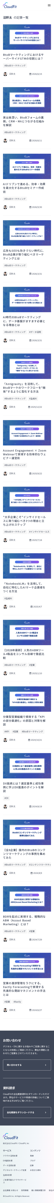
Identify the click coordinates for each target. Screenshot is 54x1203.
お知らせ (14, 1190)
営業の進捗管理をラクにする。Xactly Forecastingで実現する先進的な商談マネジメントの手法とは (24, 988)
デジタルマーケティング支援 (14, 1170)
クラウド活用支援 (10, 1155)
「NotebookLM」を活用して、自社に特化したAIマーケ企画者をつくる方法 (24, 587)
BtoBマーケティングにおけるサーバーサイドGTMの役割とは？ (23, 56)
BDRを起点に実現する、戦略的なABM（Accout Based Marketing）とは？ (24, 920)
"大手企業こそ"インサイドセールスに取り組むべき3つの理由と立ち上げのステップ (24, 520)
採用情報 (24, 1190)
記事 (32, 1165)
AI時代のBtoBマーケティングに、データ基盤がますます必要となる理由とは (24, 321)
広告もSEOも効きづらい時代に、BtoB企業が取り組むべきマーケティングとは (24, 254)
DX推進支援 (7, 1160)
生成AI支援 (7, 1175)
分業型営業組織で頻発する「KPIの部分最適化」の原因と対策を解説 (24, 720)
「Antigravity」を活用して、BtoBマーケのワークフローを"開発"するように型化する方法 (24, 387)
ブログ (32, 1160)
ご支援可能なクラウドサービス (14, 1181)
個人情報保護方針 (38, 1190)
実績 (32, 1155)
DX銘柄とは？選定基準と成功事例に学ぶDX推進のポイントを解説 (23, 787)
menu (49, 5)
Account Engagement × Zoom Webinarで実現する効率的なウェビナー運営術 (24, 454)
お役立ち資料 (35, 1170)
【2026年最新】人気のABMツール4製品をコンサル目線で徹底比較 (23, 654)
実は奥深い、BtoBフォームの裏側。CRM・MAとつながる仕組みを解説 (23, 121)
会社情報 (6, 1190)
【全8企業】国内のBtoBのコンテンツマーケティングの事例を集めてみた (24, 853)
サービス (7, 1150)
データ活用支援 (9, 1165)
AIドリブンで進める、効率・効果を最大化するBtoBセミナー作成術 (24, 187)
